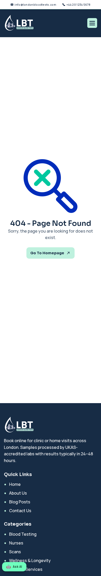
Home (15, 484)
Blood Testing (23, 534)
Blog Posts (19, 502)
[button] (92, 23)
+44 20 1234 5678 (78, 4)
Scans (15, 552)
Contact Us (20, 510)
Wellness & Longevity (30, 560)
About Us (18, 493)
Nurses (16, 543)
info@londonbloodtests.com (35, 4)
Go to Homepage (47, 253)
